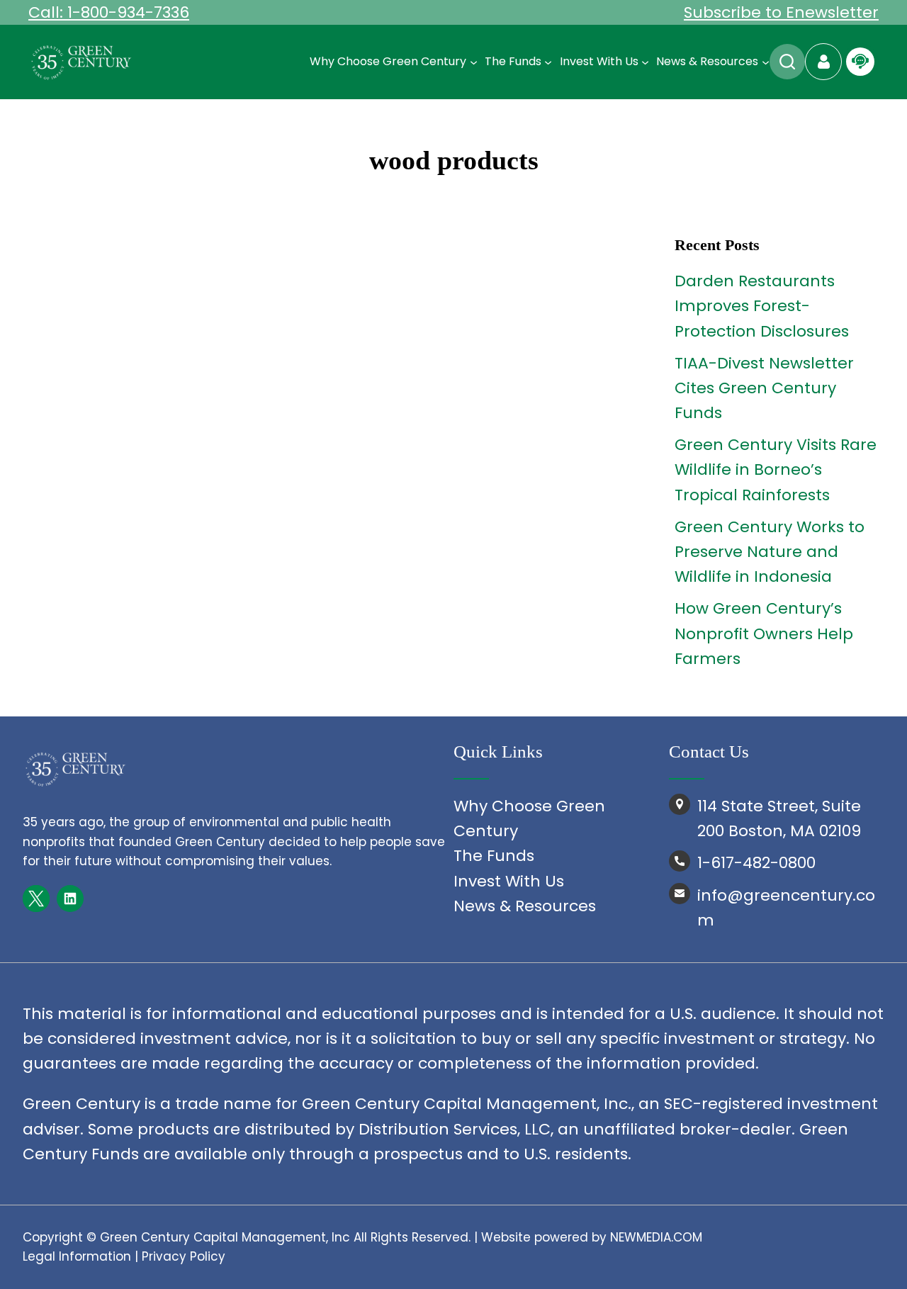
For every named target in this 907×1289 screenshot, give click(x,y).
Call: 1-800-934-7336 (108, 12)
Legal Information (77, 1256)
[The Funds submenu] (548, 62)
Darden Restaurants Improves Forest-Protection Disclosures (762, 306)
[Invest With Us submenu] (645, 62)
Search (787, 61)
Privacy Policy (183, 1256)
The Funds (494, 856)
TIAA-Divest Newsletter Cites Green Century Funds (764, 388)
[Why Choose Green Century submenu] (474, 62)
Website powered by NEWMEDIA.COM (591, 1237)
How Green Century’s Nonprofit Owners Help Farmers (764, 633)
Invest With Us (509, 881)
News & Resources (525, 906)
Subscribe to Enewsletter (781, 12)
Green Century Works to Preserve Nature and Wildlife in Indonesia (769, 551)
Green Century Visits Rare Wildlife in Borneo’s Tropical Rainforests (776, 469)
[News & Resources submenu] (766, 62)
